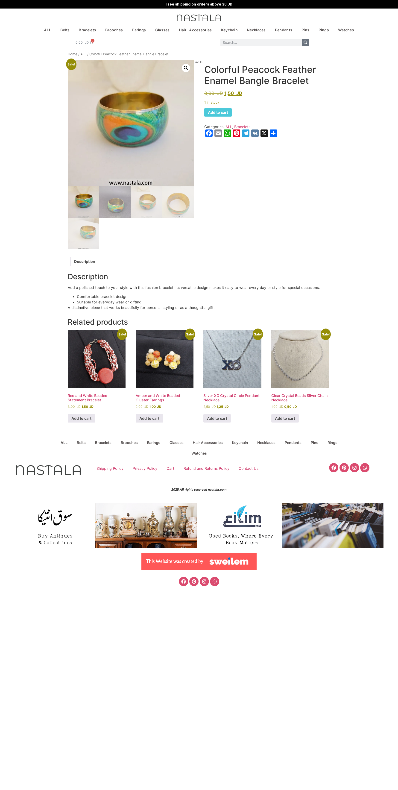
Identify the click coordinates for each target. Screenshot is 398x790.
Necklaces (256, 30)
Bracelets (87, 30)
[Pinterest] (344, 467)
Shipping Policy (110, 468)
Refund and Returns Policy (206, 468)
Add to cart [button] (81, 418)
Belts (65, 30)
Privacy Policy (145, 468)
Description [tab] (84, 261)
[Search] (305, 42)
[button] (186, 68)
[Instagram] (354, 467)
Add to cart (218, 112)
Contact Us (248, 468)
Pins (305, 30)
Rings (324, 30)
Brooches (114, 30)
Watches (346, 30)
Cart (170, 468)
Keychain (229, 30)
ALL (47, 30)
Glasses (162, 30)
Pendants (283, 30)
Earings (139, 30)
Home (72, 54)
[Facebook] (333, 467)
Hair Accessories (195, 30)
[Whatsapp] (364, 467)
